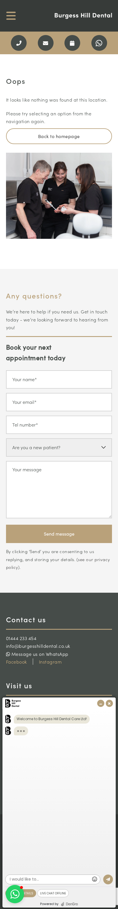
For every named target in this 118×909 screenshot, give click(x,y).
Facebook (16, 661)
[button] (15, 894)
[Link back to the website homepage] (83, 16)
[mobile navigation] (11, 15)
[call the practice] (19, 43)
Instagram (50, 661)
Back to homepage (59, 136)
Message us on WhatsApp (39, 654)
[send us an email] (46, 43)
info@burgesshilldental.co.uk (38, 646)
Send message (59, 534)
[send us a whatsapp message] (99, 43)
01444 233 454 (21, 638)
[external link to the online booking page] (72, 43)
